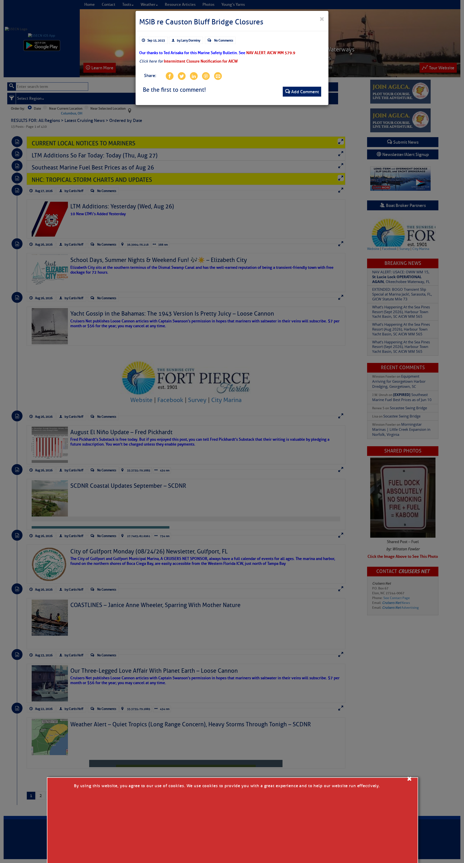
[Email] (217, 75)
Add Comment (305, 91)
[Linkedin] (193, 75)
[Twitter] (181, 75)
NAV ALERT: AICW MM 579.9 (270, 52)
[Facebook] (169, 75)
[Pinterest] (205, 75)
